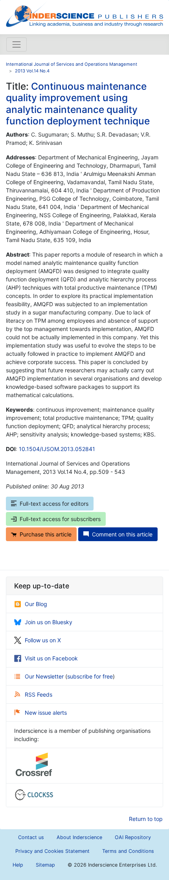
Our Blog (36, 604)
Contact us (31, 837)
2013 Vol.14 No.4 (32, 71)
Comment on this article (122, 534)
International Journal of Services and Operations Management (71, 64)
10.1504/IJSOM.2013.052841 (57, 449)
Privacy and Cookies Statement (52, 851)
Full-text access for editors (54, 503)
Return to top (146, 818)
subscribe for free (90, 676)
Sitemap (45, 865)
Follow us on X (43, 640)
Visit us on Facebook (51, 658)
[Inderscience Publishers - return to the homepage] (84, 14)
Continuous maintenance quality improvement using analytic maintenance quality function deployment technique (78, 103)
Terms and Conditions (128, 851)
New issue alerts (46, 712)
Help (18, 865)
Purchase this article (46, 534)
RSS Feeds (38, 694)
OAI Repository (133, 837)
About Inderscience (79, 837)
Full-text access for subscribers (60, 519)
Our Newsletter (45, 676)
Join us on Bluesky (48, 622)
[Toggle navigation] (16, 44)
